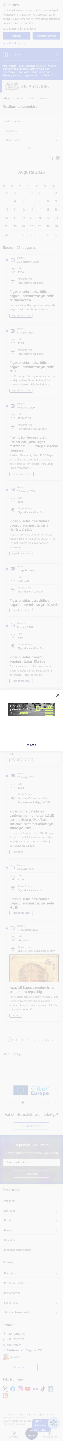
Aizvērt (31, 744)
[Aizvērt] (57, 695)
